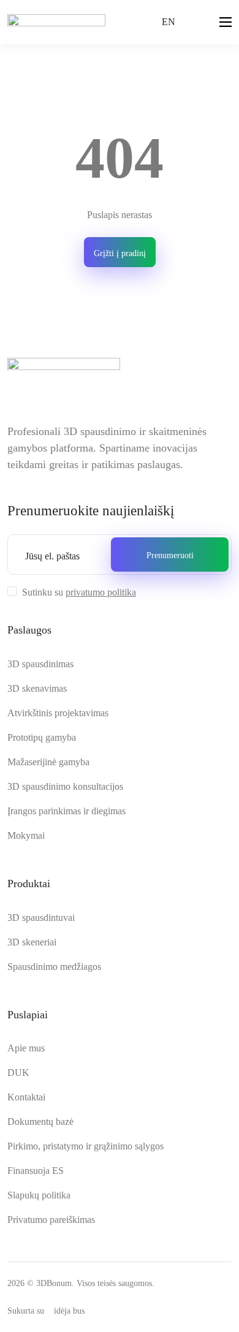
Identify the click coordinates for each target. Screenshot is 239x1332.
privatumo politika (101, 592)
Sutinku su (79, 592)
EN (168, 22)
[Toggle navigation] (225, 23)
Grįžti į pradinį (120, 253)
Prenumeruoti (170, 555)
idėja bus (69, 1310)
